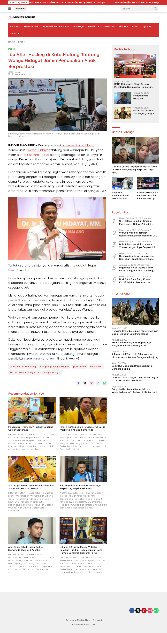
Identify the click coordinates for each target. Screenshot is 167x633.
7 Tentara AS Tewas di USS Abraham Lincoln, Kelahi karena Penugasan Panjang (135, 356)
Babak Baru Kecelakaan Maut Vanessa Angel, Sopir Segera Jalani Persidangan (138, 246)
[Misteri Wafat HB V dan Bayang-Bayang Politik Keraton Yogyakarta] (122, 113)
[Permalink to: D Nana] (11, 73)
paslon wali (79, 366)
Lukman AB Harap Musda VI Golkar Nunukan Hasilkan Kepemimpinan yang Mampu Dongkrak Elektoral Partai (81, 550)
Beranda (20, 8)
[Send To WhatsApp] (104, 383)
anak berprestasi (33, 155)
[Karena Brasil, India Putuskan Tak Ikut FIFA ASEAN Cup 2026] (148, 183)
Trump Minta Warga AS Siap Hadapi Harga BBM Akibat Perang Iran (131, 344)
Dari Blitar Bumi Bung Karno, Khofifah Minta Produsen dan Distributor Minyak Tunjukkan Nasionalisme (135, 281)
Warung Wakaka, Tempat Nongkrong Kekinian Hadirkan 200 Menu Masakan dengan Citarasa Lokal (138, 234)
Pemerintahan (31, 26)
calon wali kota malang (23, 366)
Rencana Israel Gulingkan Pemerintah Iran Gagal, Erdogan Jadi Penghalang (135, 332)
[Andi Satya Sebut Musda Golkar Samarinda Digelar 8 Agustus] (32, 530)
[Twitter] (138, 611)
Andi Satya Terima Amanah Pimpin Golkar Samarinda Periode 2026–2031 (31, 487)
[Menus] (10, 8)
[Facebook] (132, 611)
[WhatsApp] (156, 611)
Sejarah (14, 33)
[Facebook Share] (78, 383)
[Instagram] (150, 611)
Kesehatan (109, 26)
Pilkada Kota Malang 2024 (24, 372)
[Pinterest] (144, 611)
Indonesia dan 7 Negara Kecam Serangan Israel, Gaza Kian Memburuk (135, 379)
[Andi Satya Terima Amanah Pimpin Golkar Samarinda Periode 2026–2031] (32, 469)
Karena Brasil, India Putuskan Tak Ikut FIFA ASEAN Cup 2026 (148, 195)
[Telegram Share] (98, 383)
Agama (147, 26)
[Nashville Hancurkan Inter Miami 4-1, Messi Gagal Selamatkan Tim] (122, 183)
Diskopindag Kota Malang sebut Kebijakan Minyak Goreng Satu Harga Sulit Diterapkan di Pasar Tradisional (136, 257)
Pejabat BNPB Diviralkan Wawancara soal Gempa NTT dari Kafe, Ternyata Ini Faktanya (142, 97)
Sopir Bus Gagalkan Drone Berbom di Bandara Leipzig (132, 367)
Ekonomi (123, 26)
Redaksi (97, 620)
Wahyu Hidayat (38, 150)
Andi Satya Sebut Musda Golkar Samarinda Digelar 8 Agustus (25, 548)
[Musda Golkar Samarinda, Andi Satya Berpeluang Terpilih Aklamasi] (83, 469)
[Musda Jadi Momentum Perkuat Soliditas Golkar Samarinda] (32, 410)
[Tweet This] (85, 383)
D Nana (18, 72)
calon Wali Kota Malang (79, 145)
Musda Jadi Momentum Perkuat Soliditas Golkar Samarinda (30, 428)
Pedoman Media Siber (78, 620)
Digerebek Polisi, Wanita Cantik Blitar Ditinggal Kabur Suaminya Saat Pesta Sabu (136, 269)
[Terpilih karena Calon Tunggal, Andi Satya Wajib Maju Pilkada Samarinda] (83, 410)
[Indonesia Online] (22, 17)
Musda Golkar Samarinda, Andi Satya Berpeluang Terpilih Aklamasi (80, 487)
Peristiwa (15, 26)
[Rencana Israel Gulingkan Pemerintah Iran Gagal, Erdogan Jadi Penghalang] (135, 311)
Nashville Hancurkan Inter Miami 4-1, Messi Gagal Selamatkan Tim (122, 195)
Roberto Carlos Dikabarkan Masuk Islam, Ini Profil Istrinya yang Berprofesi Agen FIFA (134, 169)
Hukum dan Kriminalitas (56, 26)
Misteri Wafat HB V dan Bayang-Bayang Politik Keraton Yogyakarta (104, 2)
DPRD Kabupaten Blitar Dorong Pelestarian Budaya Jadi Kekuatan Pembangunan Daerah (133, 85)
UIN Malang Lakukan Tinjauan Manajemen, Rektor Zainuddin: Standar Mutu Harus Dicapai (136, 222)
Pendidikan (93, 26)
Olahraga (78, 26)
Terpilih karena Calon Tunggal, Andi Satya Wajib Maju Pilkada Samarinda (82, 428)
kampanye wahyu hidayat (54, 366)
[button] (155, 8)
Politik (135, 26)
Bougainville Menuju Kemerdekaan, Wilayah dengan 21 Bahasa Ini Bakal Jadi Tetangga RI (134, 391)
